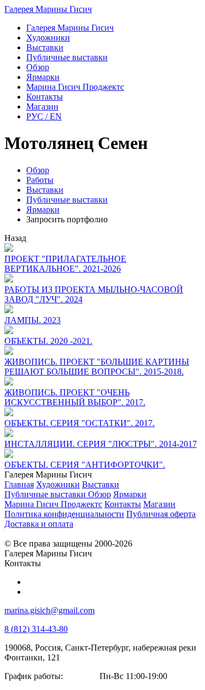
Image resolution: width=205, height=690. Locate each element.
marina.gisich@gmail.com (49, 610)
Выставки (44, 189)
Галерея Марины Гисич (48, 9)
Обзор (37, 170)
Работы (40, 180)
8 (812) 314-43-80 (36, 629)
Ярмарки (43, 209)
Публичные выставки (67, 199)
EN (44, 116)
